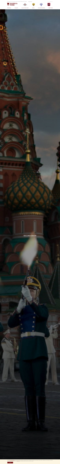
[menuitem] (9, 7)
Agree (10, 462)
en (51, 1)
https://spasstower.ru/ (12, 460)
